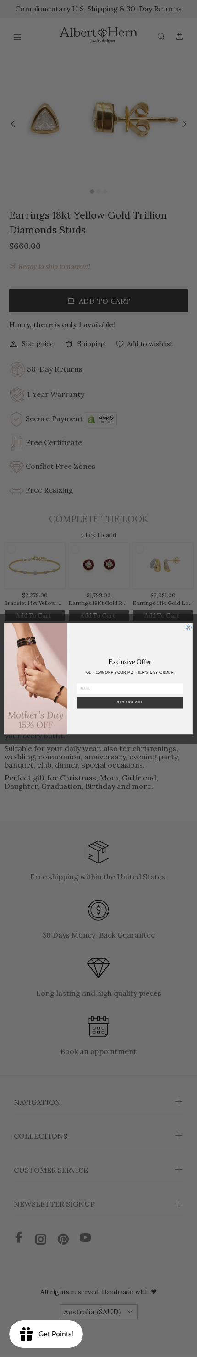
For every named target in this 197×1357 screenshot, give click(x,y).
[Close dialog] (188, 627)
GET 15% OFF (130, 702)
